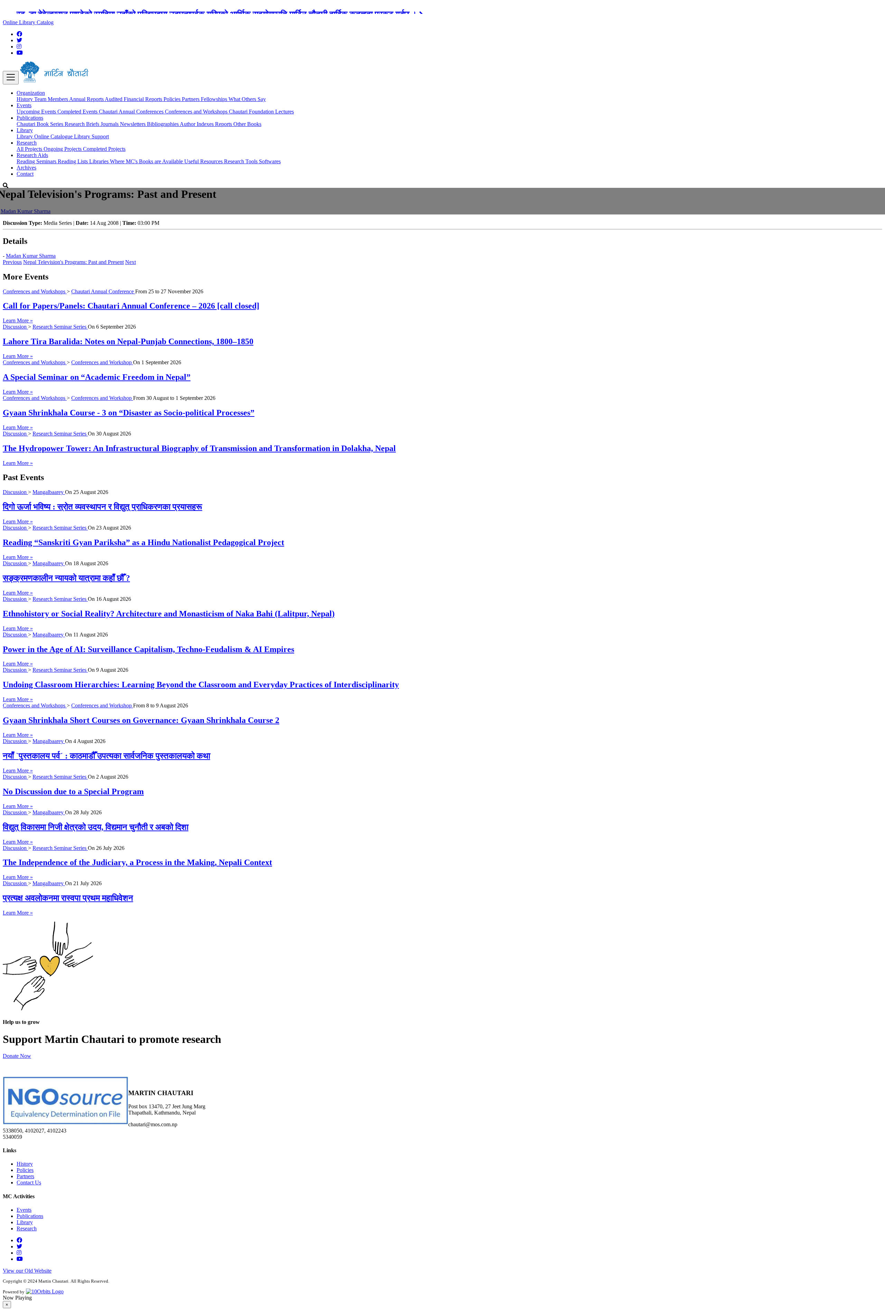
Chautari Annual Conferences (132, 111)
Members (58, 99)
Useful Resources (204, 161)
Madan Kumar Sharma (25, 211)
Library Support (91, 136)
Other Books (247, 124)
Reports (224, 124)
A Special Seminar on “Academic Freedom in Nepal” (96, 377)
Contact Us (29, 1182)
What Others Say (247, 99)
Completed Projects (104, 149)
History (25, 99)
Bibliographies (163, 124)
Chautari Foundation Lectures (261, 111)
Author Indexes (197, 124)
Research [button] (27, 143)
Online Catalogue (54, 136)
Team (41, 99)
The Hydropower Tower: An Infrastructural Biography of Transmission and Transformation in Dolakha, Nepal (199, 448)
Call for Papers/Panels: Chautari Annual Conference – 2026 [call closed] (131, 305)
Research (27, 1228)
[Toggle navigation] (11, 77)
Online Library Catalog (28, 22)
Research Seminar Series (60, 327)
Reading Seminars (37, 161)
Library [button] (25, 130)
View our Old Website (27, 1271)
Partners (191, 99)
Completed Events (78, 111)
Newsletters (133, 124)
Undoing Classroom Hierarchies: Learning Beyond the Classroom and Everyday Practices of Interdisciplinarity (201, 684)
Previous (12, 262)
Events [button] (24, 105)
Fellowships (215, 99)
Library (25, 136)
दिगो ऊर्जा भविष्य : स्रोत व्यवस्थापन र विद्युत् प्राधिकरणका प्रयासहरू (102, 506)
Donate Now (17, 1056)
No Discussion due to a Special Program (73, 791)
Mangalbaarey (48, 492)
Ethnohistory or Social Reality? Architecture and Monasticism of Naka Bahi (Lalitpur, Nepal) (169, 613)
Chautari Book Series (41, 124)
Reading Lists (73, 161)
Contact (25, 174)
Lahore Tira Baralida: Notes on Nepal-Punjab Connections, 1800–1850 (128, 341)
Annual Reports (87, 99)
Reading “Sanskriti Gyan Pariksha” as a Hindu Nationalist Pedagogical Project (143, 542)
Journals (110, 124)
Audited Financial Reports (134, 99)
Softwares (270, 161)
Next (130, 262)
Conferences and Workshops (197, 111)
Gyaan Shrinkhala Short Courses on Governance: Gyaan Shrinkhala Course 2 (141, 720)
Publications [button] (30, 118)
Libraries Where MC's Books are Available (136, 161)
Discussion (15, 327)
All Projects (30, 149)
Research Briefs (83, 124)
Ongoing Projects (63, 149)
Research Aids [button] (32, 155)
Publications (30, 1216)
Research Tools (241, 161)
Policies (173, 99)
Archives (26, 168)
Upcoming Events (37, 111)
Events (24, 1210)
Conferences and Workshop (102, 362)
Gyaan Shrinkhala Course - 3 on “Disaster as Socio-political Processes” (128, 412)
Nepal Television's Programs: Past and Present (73, 262)
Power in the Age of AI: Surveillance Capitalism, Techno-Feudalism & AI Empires (148, 649)
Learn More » (18, 320)
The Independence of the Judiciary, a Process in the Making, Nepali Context (137, 862)
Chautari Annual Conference (103, 291)
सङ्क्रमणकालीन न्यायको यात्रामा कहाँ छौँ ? (66, 578)
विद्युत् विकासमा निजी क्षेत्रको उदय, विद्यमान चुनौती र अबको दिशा (95, 827)
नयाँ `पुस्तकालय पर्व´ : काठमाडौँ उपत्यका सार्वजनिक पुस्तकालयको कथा (106, 755)
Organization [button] (31, 93)
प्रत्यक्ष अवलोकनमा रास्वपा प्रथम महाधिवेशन (68, 897)
